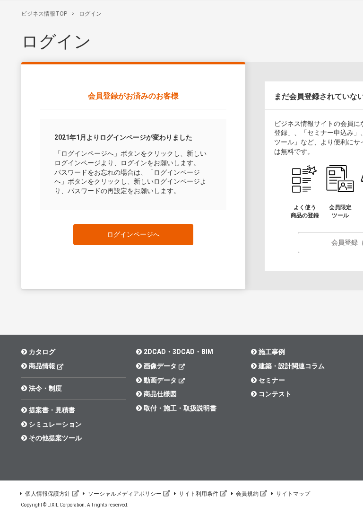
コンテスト (275, 394)
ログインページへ (133, 234)
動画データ (160, 380)
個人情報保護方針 (47, 493)
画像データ (160, 366)
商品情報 (42, 366)
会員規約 (247, 493)
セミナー (272, 380)
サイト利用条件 (198, 493)
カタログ (42, 352)
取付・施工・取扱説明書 (180, 408)
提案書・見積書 (52, 410)
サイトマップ (293, 493)
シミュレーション (55, 424)
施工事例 (272, 352)
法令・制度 (45, 388)
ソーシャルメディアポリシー (125, 493)
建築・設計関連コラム (292, 366)
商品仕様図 (160, 394)
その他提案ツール (55, 438)
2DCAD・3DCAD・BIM (178, 352)
